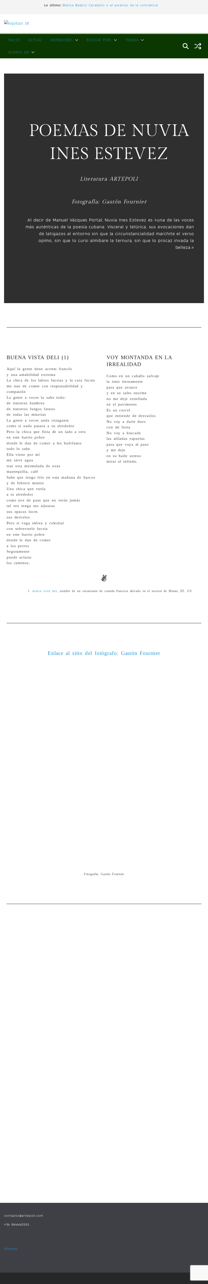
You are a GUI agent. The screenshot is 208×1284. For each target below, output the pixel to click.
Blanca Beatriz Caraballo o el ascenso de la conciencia (110, 5)
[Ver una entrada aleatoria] (198, 46)
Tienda (131, 40)
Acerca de (18, 52)
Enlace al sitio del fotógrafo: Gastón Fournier (104, 653)
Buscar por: (99, 40)
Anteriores (61, 40)
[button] (75, 40)
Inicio (14, 40)
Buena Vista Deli (44, 591)
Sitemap (11, 1248)
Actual (35, 40)
